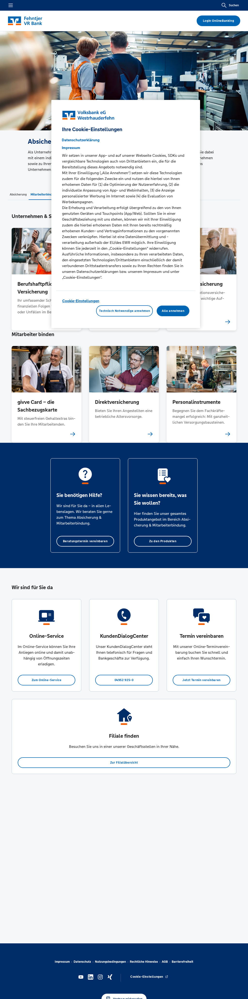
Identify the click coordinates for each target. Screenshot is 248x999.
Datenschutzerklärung (81, 140)
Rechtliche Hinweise (144, 962)
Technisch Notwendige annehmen (124, 311)
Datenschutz (82, 962)
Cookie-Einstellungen (80, 301)
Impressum (62, 962)
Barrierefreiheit (182, 962)
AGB (165, 962)
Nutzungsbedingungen (110, 962)
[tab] (18, 194)
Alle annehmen (173, 311)
